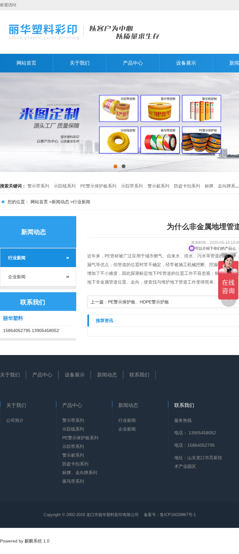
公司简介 (15, 420)
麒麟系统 (33, 540)
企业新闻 (17, 276)
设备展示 (186, 63)
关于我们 (80, 63)
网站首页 (26, 63)
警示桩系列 (158, 185)
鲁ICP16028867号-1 (178, 514)
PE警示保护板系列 (98, 185)
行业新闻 (81, 201)
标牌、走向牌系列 (79, 472)
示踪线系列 (65, 185)
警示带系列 (38, 185)
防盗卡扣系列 (187, 185)
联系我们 (139, 374)
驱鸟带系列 (73, 481)
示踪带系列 (132, 185)
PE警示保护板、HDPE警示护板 (138, 301)
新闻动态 (60, 201)
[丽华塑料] (84, 31)
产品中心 (133, 63)
